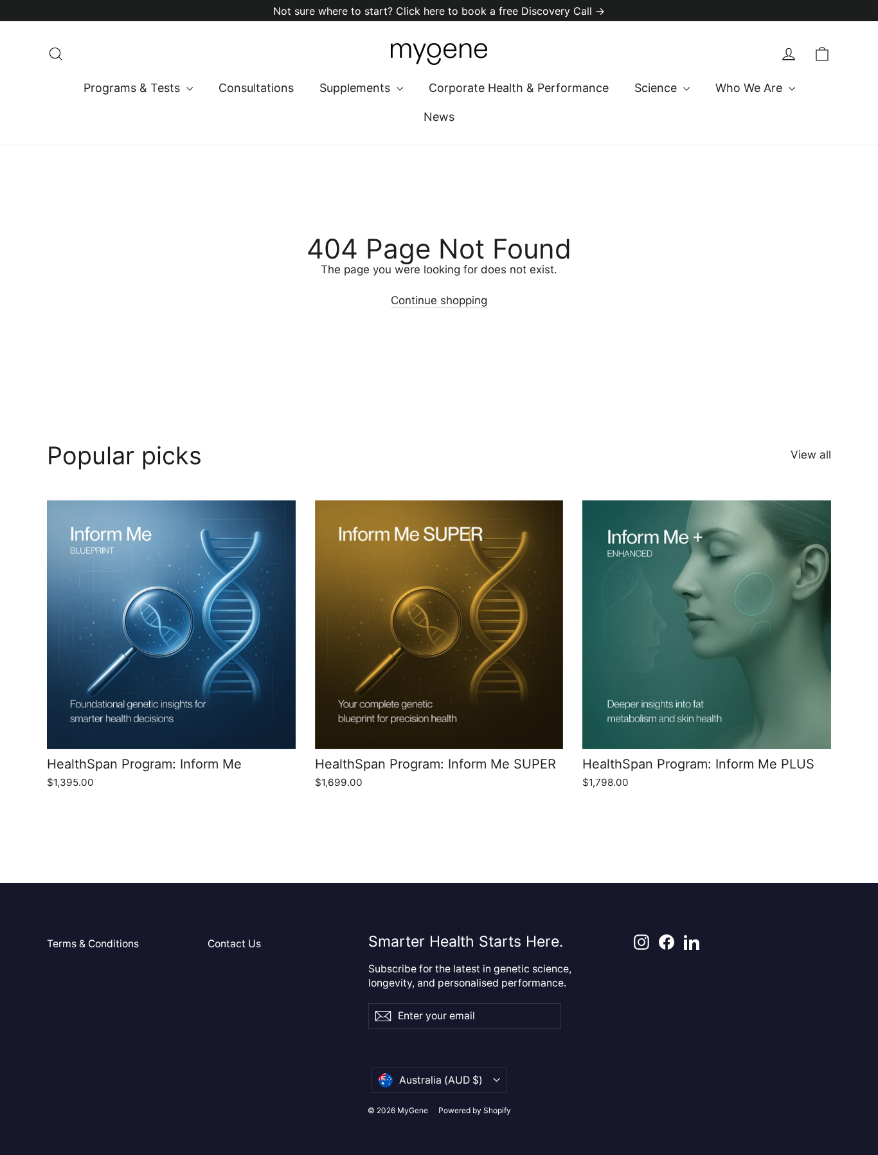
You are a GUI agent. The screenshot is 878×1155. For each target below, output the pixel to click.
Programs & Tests (133, 88)
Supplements (356, 88)
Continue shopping (439, 300)
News (439, 116)
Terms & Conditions (93, 944)
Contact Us (234, 944)
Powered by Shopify (474, 1110)
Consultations (256, 88)
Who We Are (750, 88)
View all (811, 454)
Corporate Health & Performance (519, 88)
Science (657, 88)
